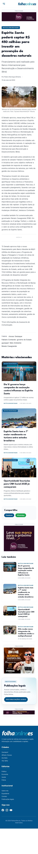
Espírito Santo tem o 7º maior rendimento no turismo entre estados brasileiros (25, 592)
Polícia (4, 780)
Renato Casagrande (9, 346)
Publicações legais (8, 799)
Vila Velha (5, 761)
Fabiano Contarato (9, 340)
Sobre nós (5, 791)
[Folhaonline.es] (27, 3)
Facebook (9, 515)
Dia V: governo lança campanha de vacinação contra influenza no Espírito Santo (26, 570)
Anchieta (4, 758)
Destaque (18, 336)
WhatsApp (20, 515)
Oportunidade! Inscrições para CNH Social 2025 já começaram (17, 484)
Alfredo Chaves (7, 755)
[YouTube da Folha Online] (11, 810)
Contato (4, 796)
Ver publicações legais (16, 699)
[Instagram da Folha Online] (7, 810)
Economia (5, 774)
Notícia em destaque (11, 27)
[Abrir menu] (4, 4)
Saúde (4, 777)
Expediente (5, 793)
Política (4, 771)
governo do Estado (24, 340)
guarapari (5, 343)
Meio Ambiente (15, 343)
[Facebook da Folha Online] (3, 810)
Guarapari (5, 752)
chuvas (11, 336)
